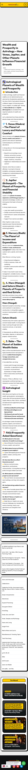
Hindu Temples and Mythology (10, 618)
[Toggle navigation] (2, 5)
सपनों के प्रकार (5, 661)
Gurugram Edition (7, 606)
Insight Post (5, 626)
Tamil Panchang (6, 638)
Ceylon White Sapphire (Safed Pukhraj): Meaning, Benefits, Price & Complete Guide (13, 570)
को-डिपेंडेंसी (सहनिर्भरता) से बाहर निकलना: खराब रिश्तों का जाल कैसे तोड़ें (13, 694)
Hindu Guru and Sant (8, 614)
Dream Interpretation (8, 595)
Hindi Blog (5, 610)
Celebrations (5, 583)
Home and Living (7, 622)
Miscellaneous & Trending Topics (11, 634)
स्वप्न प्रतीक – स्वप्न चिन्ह (8, 669)
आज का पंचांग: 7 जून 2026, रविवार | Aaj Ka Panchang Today (13, 711)
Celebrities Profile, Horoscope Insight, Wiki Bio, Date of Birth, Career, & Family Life (13, 589)
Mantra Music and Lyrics (9, 630)
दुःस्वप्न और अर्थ (5, 653)
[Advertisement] (14, 23)
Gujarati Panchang (7, 602)
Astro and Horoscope (8, 579)
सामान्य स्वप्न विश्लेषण (7, 665)
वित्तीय (3, 657)
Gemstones (5, 599)
